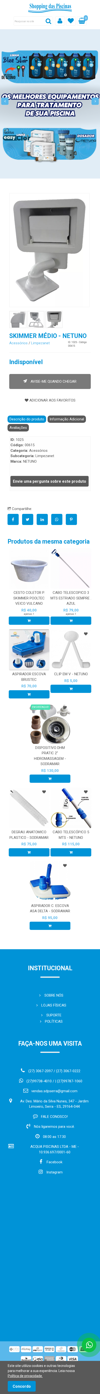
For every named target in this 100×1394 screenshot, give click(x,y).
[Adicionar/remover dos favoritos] (44, 634)
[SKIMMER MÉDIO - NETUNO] (49, 250)
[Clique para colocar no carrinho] (29, 621)
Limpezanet (40, 343)
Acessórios (18, 343)
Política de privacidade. (25, 1376)
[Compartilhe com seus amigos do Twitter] (29, 519)
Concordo (22, 1386)
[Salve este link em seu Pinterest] (72, 519)
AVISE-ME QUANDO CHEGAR (53, 381)
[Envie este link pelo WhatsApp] (58, 519)
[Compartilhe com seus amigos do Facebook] (15, 519)
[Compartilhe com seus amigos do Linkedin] (44, 519)
